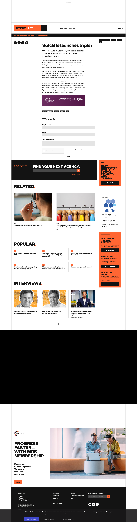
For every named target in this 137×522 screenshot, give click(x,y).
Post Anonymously (77, 149)
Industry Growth (47, 111)
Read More (79, 103)
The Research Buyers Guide (20, 166)
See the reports (110, 284)
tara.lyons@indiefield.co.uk (110, 215)
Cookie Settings (67, 519)
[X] (19, 44)
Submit (68, 156)
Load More (54, 324)
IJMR (72, 498)
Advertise (56, 495)
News (56, 111)
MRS (66, 28)
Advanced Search (75, 174)
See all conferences (110, 266)
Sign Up (110, 183)
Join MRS (18, 482)
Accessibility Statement (77, 495)
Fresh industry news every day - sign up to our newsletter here (31, 35)
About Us (55, 498)
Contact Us (56, 493)
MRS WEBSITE (74, 500)
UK (67, 111)
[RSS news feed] (22, 44)
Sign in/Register (72, 28)
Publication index (58, 503)
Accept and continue (31, 519)
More (89, 284)
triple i (57, 55)
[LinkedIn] (15, 44)
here (75, 514)
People (62, 111)
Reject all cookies (49, 519)
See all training (110, 250)
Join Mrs (55, 500)
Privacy (73, 493)
